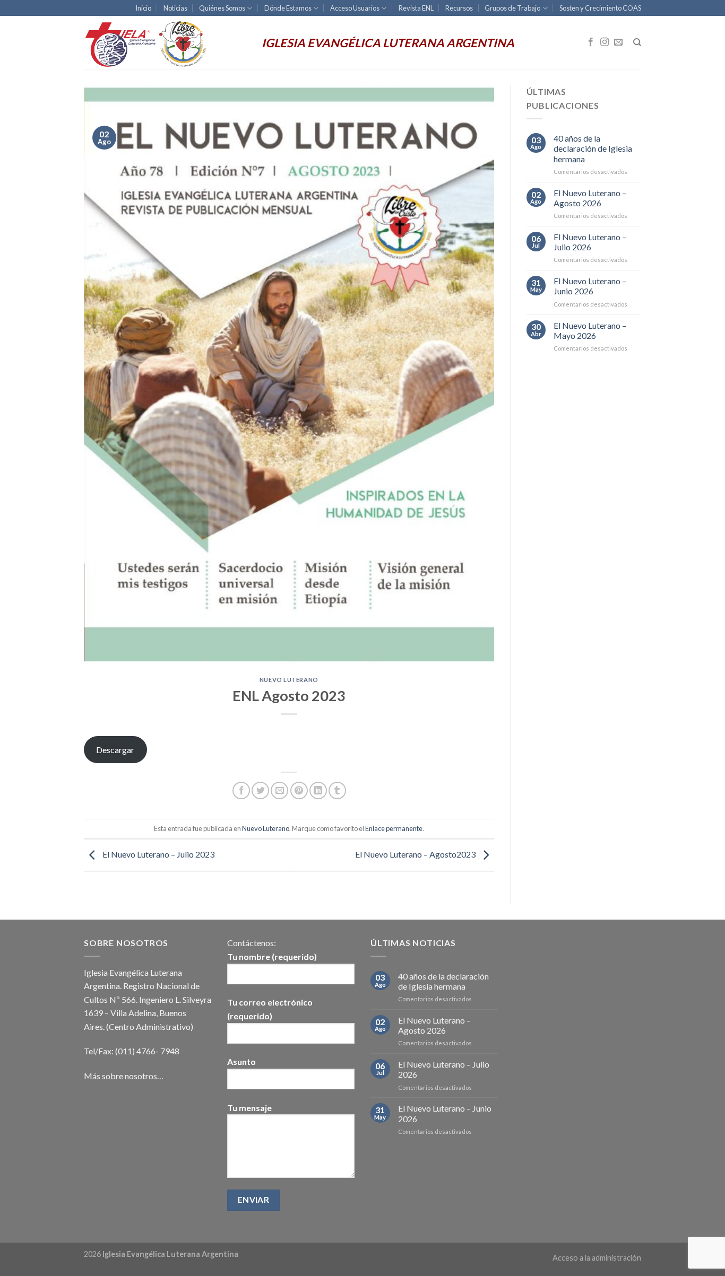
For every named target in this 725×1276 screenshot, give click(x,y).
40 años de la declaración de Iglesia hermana (593, 148)
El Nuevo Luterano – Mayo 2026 (590, 330)
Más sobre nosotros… (123, 1076)
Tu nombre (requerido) (272, 956)
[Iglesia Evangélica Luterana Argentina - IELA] (165, 42)
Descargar (115, 750)
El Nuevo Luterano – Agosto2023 (416, 854)
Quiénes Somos (222, 8)
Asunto (241, 1061)
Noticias (175, 8)
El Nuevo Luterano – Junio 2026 (590, 286)
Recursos (459, 8)
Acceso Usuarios (354, 8)
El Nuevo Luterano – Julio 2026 (590, 242)
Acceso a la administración (597, 1257)
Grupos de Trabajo (512, 8)
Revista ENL (416, 8)
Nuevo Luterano (289, 679)
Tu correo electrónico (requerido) (270, 1009)
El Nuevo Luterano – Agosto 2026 (590, 198)
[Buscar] (637, 42)
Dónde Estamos (288, 8)
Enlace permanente (393, 828)
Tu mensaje (249, 1108)
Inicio (143, 8)
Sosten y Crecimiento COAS (600, 8)
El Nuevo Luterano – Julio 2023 (157, 854)
